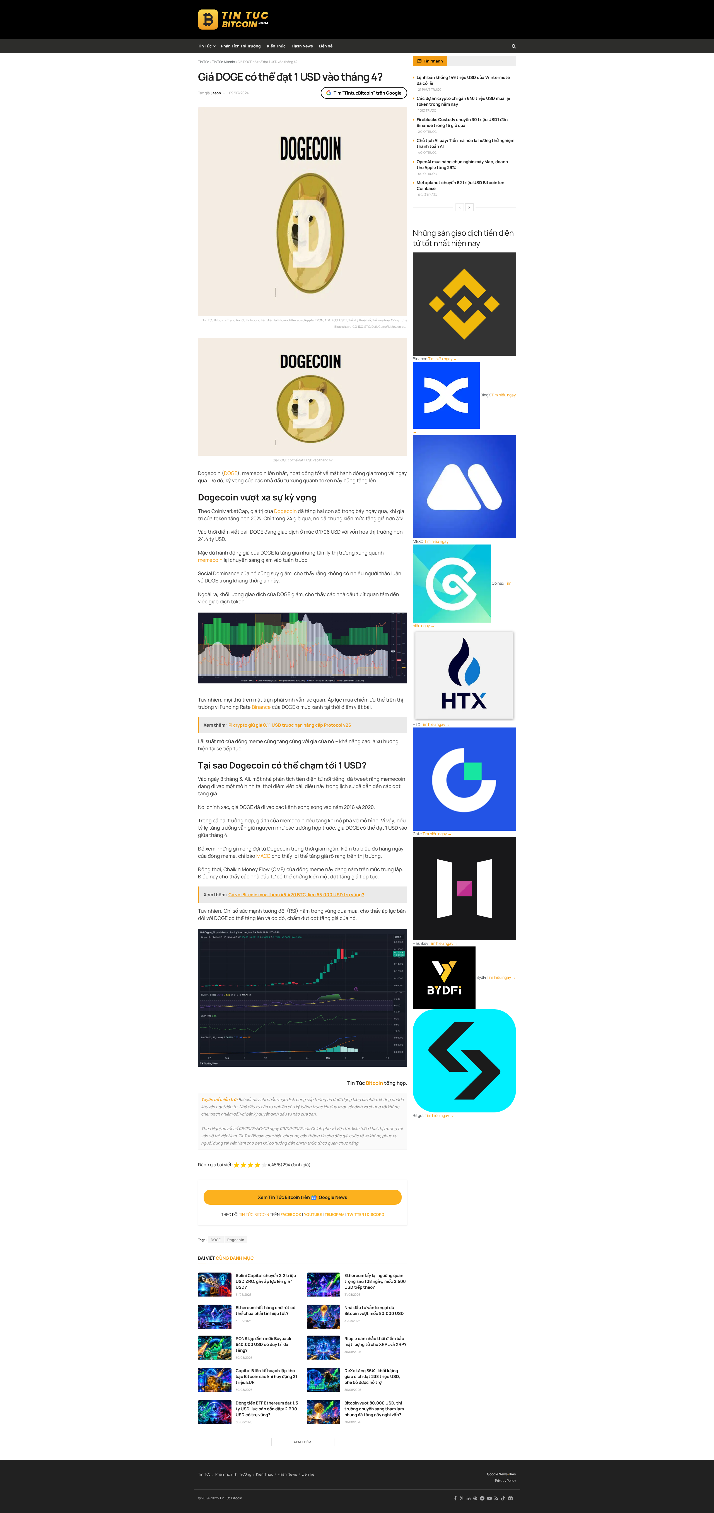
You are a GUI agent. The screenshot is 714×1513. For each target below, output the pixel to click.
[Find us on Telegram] (482, 1498)
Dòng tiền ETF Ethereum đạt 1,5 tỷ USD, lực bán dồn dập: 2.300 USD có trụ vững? (267, 1409)
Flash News (302, 46)
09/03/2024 (239, 92)
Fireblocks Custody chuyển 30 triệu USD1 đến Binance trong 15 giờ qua (462, 122)
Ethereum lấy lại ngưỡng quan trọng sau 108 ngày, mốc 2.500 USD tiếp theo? (375, 1281)
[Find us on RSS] (496, 1498)
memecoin (210, 559)
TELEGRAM (334, 1214)
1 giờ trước (427, 110)
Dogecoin (285, 511)
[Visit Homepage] (233, 19)
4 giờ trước (427, 152)
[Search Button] (514, 46)
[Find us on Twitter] (461, 1498)
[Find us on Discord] (510, 1498)
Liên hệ (325, 46)
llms (512, 1474)
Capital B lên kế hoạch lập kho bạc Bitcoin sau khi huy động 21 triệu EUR (266, 1376)
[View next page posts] (469, 207)
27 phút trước (430, 89)
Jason (216, 92)
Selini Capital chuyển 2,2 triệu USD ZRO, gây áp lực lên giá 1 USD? (266, 1281)
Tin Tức (205, 46)
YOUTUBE (313, 1214)
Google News (497, 1474)
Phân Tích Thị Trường (241, 46)
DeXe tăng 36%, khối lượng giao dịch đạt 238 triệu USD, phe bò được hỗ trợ (372, 1376)
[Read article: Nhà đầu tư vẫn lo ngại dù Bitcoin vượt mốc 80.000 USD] (323, 1317)
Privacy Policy (505, 1480)
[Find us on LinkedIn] (469, 1498)
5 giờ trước (427, 174)
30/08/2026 (244, 1357)
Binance (261, 707)
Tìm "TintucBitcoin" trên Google (368, 93)
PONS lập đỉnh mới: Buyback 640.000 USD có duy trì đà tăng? (263, 1344)
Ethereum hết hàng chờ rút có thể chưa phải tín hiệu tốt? (265, 1310)
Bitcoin (374, 1083)
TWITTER (355, 1214)
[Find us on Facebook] (455, 1498)
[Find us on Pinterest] (475, 1498)
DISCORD (375, 1214)
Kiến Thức (276, 46)
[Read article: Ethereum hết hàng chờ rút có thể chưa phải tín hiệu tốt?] (214, 1317)
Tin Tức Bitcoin (230, 1498)
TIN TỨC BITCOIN (254, 1214)
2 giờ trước (427, 131)
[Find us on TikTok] (503, 1498)
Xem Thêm (302, 1442)
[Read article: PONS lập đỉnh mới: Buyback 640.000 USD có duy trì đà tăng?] (214, 1348)
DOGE (230, 473)
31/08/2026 (244, 1294)
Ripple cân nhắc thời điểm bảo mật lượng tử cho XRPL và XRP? (375, 1341)
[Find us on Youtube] (489, 1498)
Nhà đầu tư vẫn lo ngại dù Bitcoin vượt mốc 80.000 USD (374, 1310)
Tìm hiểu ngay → (442, 358)
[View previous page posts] (459, 207)
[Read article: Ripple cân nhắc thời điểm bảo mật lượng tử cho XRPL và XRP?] (323, 1348)
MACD (263, 855)
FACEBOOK (291, 1214)
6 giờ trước (427, 194)
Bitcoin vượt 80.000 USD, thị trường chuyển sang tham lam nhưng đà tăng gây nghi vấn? (374, 1409)
